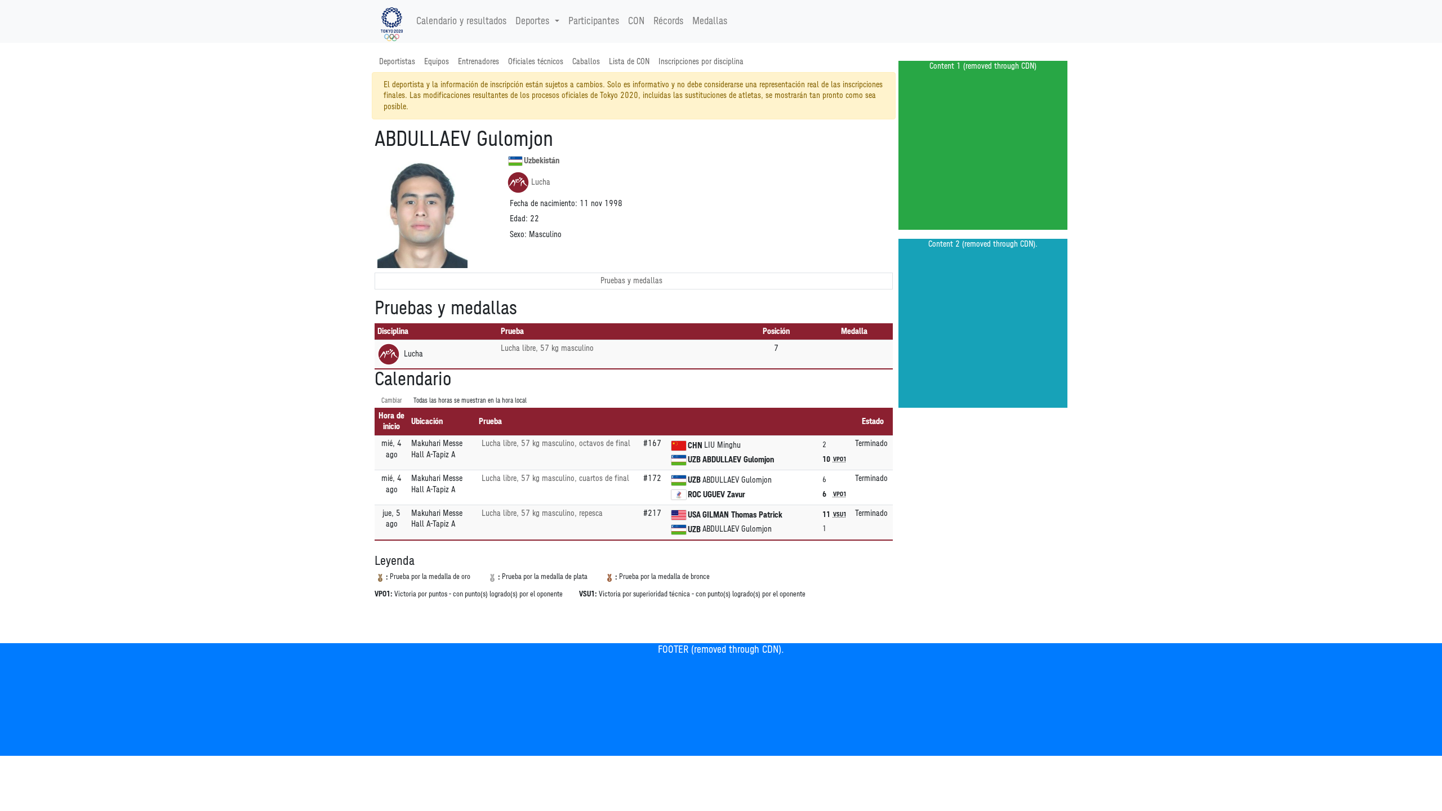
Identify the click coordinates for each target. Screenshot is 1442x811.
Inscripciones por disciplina (701, 61)
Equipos (436, 61)
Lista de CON (629, 61)
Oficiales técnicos (535, 61)
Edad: (519, 218)
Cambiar (391, 401)
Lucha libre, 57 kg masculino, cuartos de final (555, 478)
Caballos (586, 61)
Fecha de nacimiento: (543, 203)
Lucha (540, 182)
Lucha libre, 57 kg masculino (547, 348)
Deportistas (397, 61)
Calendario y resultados (461, 21)
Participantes (593, 21)
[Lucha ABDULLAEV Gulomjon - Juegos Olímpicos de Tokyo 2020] (392, 21)
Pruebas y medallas (631, 280)
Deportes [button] (532, 21)
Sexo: (518, 234)
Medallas (709, 21)
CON (636, 21)
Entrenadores (478, 61)
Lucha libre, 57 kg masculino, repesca (542, 513)
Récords (668, 21)
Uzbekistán (541, 160)
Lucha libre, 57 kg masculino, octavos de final (556, 443)
